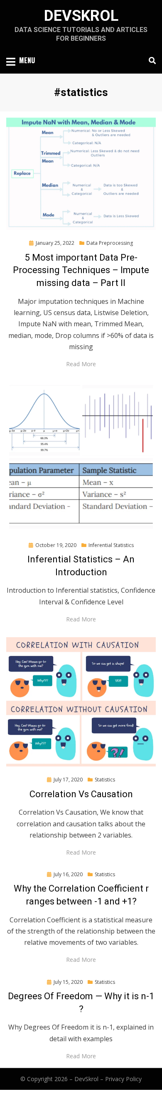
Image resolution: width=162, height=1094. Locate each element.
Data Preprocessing (109, 242)
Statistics (105, 779)
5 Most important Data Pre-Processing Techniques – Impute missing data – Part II (81, 270)
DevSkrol (81, 16)
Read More (81, 364)
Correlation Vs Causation (81, 794)
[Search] (150, 60)
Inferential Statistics (111, 545)
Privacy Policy (123, 1079)
